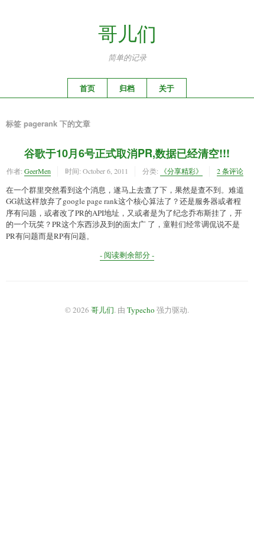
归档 (127, 87)
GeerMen (37, 171)
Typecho (141, 309)
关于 (166, 87)
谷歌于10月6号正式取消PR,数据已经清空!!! (127, 153)
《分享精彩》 (181, 171)
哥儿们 (127, 33)
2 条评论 (230, 171)
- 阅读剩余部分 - (127, 254)
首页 (87, 87)
